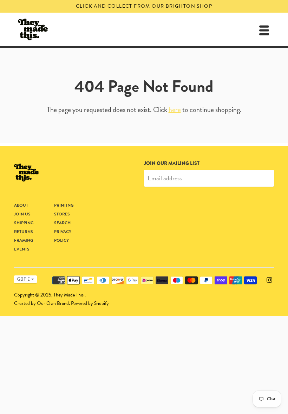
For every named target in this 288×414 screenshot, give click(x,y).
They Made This (69, 295)
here (175, 109)
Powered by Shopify (90, 303)
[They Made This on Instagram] (269, 279)
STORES (62, 214)
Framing (23, 240)
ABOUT (21, 205)
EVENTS (22, 249)
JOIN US (22, 214)
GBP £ (23, 279)
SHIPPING (24, 223)
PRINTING (64, 205)
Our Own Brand (53, 303)
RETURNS (23, 231)
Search (62, 223)
